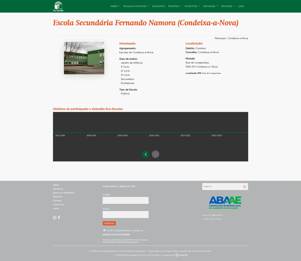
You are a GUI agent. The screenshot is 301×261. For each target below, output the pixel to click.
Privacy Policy (109, 242)
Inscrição (58, 189)
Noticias (57, 201)
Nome (106, 209)
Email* (106, 195)
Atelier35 (183, 255)
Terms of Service (126, 242)
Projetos (57, 197)
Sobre (56, 185)
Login (241, 6)
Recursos (226, 6)
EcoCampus (158, 6)
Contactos (58, 205)
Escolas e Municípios (63, 193)
